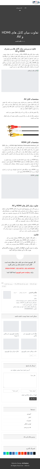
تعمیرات (29, 420)
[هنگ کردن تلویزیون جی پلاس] (29, 326)
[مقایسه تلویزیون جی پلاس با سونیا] (11, 326)
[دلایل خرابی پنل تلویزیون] (11, 344)
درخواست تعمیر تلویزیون (23, 272)
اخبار (29, 417)
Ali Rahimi (25, 463)
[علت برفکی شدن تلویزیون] (29, 344)
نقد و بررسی (20, 10)
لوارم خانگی (27, 424)
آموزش (29, 414)
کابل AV (4, 286)
